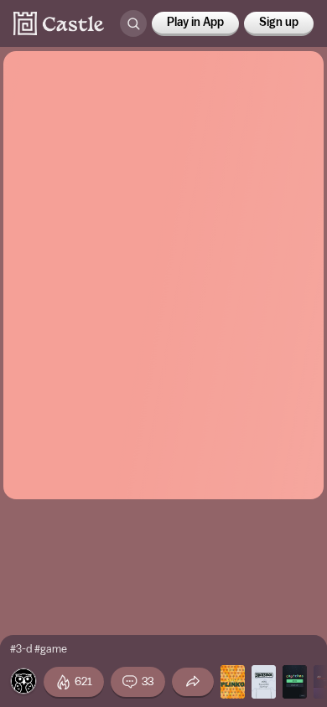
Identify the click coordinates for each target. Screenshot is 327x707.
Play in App (195, 22)
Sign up (278, 22)
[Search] (133, 23)
